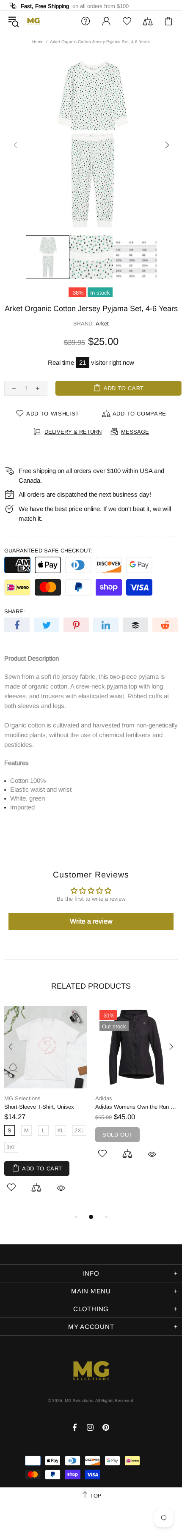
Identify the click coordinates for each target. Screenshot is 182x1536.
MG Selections (33, 21)
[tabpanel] (45, 1109)
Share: (14, 611)
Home (38, 41)
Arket (102, 323)
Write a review (91, 921)
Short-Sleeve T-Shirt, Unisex (39, 1107)
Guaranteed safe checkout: (48, 550)
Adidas (103, 1098)
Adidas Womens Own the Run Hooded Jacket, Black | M (136, 1107)
